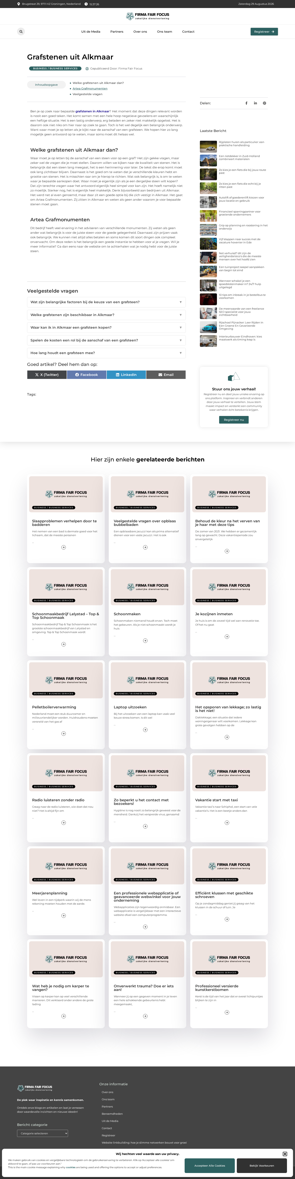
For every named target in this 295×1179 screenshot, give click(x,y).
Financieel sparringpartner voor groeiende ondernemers (239, 213)
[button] (285, 1154)
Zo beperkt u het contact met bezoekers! (141, 802)
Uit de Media (90, 31)
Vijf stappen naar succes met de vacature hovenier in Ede (239, 241)
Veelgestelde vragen (88, 94)
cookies (70, 1167)
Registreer (108, 1135)
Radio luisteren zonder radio (58, 800)
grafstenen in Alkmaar (92, 111)
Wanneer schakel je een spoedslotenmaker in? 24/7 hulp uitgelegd (240, 284)
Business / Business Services (55, 68)
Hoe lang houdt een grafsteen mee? (106, 353)
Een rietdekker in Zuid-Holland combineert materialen (239, 157)
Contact (188, 31)
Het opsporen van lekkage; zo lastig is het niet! (228, 709)
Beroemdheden (112, 1113)
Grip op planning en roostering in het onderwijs (243, 227)
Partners (116, 31)
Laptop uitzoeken (130, 707)
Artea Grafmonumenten (90, 88)
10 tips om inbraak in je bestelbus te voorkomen (242, 296)
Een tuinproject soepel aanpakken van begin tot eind (241, 268)
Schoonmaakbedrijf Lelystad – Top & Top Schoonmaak (65, 616)
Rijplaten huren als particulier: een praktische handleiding (241, 143)
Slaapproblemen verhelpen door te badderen (64, 523)
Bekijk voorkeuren (262, 1165)
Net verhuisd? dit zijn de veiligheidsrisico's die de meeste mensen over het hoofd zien (240, 256)
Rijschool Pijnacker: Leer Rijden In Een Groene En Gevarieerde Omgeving (241, 325)
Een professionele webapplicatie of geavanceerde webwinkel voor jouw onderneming (147, 897)
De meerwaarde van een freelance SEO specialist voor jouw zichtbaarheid (241, 311)
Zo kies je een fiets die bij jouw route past (242, 171)
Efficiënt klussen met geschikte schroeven (224, 895)
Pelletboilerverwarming (54, 707)
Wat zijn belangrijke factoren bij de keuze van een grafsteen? (106, 302)
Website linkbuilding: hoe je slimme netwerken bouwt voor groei (144, 1142)
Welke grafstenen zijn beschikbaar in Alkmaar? (106, 315)
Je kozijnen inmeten (214, 614)
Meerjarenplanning (49, 893)
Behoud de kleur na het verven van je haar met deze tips (227, 523)
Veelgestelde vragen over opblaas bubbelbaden (145, 523)
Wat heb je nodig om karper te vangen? (60, 988)
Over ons (140, 31)
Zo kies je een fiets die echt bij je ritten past (240, 185)
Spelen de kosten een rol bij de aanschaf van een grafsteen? (106, 340)
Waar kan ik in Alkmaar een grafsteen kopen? (106, 327)
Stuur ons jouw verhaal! (234, 389)
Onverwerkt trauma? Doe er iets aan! (144, 988)
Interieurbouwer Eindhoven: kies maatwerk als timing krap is (240, 338)
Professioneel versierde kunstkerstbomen (216, 988)
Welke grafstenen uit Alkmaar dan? (98, 83)
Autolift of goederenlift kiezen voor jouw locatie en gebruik (241, 199)
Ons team (164, 31)
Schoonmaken (127, 614)
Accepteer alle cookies (209, 1165)
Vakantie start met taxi (216, 800)
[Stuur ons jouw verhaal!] (234, 377)
